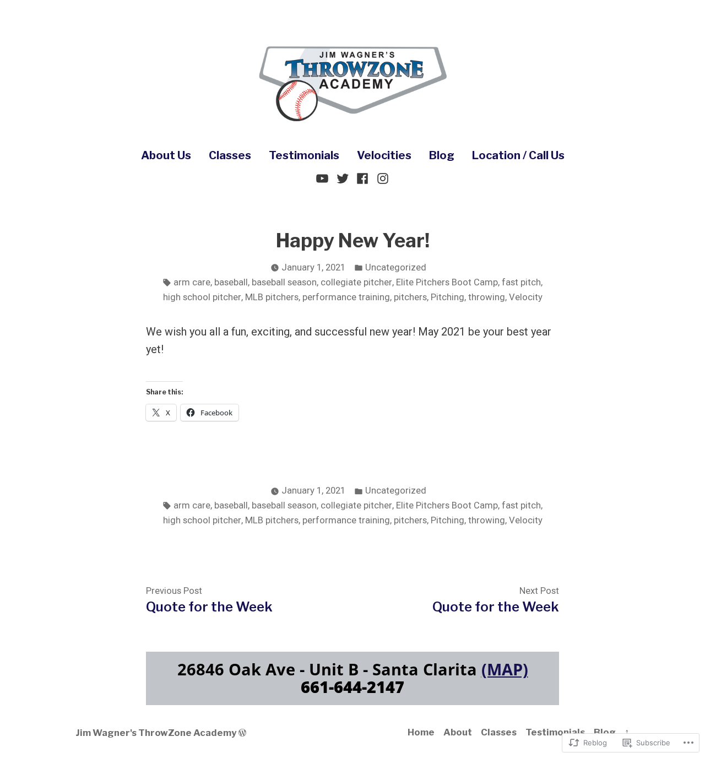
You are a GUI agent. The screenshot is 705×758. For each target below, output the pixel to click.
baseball (231, 282)
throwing (486, 297)
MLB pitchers (272, 297)
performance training (346, 297)
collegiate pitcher (356, 282)
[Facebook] (362, 177)
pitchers (410, 297)
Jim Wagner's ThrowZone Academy (155, 732)
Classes (230, 155)
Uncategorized (395, 267)
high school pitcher (202, 297)
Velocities (384, 155)
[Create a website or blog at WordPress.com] (242, 732)
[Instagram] (381, 177)
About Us (166, 155)
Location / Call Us (518, 155)
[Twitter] (342, 177)
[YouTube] (323, 177)
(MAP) (504, 669)
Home (421, 732)
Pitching (447, 297)
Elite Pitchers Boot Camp (447, 282)
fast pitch (521, 282)
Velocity (526, 297)
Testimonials (304, 155)
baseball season (284, 282)
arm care (191, 282)
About (457, 732)
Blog (441, 155)
